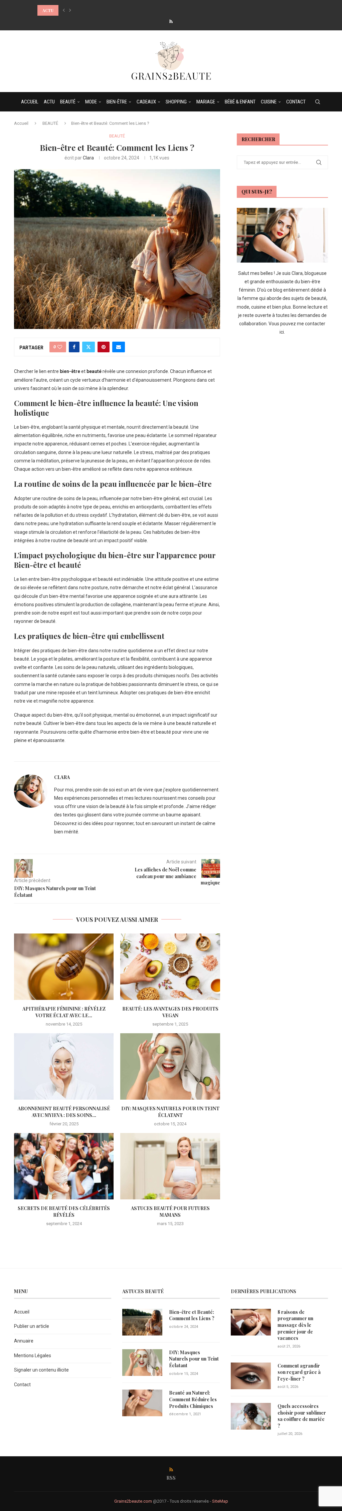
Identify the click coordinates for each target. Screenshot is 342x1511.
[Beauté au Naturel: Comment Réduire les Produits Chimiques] (142, 1403)
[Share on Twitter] (88, 347)
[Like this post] (59, 347)
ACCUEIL (29, 102)
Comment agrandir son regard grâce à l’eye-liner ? (299, 1372)
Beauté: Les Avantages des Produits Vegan (170, 1012)
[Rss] (171, 21)
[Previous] (63, 10)
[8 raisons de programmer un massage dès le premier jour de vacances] (251, 1322)
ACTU (49, 102)
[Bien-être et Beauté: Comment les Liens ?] (142, 1322)
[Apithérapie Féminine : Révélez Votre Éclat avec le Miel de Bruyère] (64, 966)
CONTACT (296, 102)
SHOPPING (176, 102)
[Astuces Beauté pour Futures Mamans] (170, 1166)
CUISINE (269, 102)
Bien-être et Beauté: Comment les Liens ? (191, 1315)
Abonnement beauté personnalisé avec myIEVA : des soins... (64, 1111)
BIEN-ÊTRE (117, 102)
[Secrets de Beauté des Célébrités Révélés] (64, 1166)
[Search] (317, 101)
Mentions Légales (32, 1355)
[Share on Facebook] (74, 347)
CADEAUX (146, 102)
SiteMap (220, 1501)
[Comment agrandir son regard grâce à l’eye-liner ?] (251, 1376)
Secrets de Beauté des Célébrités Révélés (64, 1211)
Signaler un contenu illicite (41, 1370)
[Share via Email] (118, 347)
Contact (22, 1384)
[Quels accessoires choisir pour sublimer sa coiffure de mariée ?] (251, 1416)
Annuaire (23, 1341)
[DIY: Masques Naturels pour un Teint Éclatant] (170, 1066)
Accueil (21, 123)
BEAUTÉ (67, 102)
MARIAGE (205, 102)
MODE (91, 102)
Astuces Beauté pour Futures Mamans (170, 1211)
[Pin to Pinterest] (104, 347)
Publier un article (31, 1326)
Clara (88, 157)
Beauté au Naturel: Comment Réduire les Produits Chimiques (193, 1399)
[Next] (70, 10)
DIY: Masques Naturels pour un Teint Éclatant (170, 1111)
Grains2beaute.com (133, 1501)
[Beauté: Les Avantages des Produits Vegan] (170, 966)
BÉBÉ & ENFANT (240, 102)
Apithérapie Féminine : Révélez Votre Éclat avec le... (64, 1012)
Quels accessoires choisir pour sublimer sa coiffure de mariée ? (302, 1416)
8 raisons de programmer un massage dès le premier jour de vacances (295, 1325)
